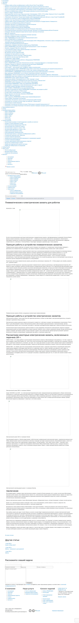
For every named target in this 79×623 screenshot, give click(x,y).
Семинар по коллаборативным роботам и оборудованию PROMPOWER (22, 59)
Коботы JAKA (8, 116)
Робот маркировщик (48, 600)
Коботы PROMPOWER (10, 111)
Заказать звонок (10, 166)
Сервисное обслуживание (11, 153)
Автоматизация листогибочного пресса (15, 126)
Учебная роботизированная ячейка (13, 130)
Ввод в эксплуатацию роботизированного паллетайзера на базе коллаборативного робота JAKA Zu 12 (30, 9)
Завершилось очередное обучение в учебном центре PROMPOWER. (21, 45)
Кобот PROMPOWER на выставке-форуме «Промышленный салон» (21, 37)
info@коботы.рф (62, 589)
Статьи (4, 108)
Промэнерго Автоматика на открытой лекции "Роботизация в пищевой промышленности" (27, 104)
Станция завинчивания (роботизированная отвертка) (18, 141)
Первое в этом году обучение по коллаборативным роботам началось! (22, 20)
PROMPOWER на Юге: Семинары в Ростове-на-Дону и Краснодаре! (21, 82)
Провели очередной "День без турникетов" (15, 48)
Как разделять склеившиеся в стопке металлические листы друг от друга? (23, 85)
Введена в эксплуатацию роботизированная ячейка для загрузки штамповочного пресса (27, 6)
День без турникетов (10, 33)
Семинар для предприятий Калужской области (16, 43)
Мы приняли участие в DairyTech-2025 (14, 52)
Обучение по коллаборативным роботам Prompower (18, 23)
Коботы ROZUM (8, 114)
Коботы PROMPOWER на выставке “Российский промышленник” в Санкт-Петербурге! (26, 46)
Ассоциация (5, 0)
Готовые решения (6, 120)
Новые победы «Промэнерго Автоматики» (15, 98)
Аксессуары (8, 119)
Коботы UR (7, 117)
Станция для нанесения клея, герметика (15, 135)
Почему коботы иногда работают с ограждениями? (17, 92)
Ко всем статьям (9, 535)
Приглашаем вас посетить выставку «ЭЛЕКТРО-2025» (18, 55)
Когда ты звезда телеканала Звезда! (14, 12)
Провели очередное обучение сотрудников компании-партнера (20, 34)
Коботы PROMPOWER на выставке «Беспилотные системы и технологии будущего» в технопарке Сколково (31, 62)
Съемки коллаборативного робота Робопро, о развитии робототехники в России (25, 15)
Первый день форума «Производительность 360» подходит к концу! (22, 79)
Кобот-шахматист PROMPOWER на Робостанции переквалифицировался (22, 96)
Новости (4, 3)
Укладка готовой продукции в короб (14, 123)
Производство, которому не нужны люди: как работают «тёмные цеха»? (23, 101)
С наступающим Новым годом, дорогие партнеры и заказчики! (20, 49)
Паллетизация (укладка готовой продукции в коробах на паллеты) (21, 122)
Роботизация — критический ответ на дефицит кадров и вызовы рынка (22, 67)
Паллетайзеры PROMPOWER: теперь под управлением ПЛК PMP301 (21, 83)
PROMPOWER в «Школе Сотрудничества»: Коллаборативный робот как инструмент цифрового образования (31, 74)
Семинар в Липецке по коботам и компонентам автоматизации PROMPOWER (24, 64)
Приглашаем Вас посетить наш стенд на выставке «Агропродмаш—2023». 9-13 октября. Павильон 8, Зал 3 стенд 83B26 (34, 14)
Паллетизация (46, 598)
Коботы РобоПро (9, 113)
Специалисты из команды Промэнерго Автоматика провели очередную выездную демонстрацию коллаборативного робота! (36, 105)
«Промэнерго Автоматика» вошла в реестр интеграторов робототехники (23, 99)
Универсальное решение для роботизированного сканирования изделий (23, 138)
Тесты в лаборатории (10, 150)
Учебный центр (6, 147)
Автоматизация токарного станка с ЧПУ (15, 127)
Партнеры (4, 2)
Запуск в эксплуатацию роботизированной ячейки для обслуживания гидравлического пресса (28, 8)
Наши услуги (5, 148)
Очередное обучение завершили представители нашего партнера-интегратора (24, 31)
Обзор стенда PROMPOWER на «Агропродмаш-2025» (18, 65)
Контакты (4, 154)
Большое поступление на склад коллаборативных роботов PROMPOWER (22, 18)
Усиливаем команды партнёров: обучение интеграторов (19, 86)
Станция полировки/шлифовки (12, 139)
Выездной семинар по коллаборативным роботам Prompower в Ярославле (23, 28)
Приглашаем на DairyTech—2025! (13, 51)
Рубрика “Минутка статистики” (12, 95)
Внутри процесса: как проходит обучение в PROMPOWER (19, 93)
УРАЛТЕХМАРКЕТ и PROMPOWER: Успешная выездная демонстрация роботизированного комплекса (29, 71)
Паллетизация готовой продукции (13, 102)
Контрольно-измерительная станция (14, 142)
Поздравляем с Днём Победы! (12, 58)
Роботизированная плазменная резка (14, 132)
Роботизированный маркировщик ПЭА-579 (15, 124)
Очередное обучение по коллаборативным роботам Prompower (20, 24)
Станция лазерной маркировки (12, 136)
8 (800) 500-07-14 (10, 172)
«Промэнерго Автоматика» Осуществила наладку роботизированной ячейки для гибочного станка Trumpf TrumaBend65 (34, 17)
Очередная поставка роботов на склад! (14, 54)
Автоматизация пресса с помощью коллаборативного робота (20, 133)
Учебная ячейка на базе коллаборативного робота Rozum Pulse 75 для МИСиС (24, 5)
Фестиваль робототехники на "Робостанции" (16, 90)
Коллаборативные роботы (8, 110)
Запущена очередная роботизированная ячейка (16, 25)
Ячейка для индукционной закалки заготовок (16, 144)
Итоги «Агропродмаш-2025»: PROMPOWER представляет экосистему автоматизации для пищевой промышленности (34, 68)
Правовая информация (57, 610)
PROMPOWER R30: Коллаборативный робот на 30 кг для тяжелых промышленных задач (26, 70)
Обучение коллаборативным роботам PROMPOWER (17, 27)
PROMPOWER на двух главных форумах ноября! (16, 77)
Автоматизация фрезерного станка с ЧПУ (15, 129)
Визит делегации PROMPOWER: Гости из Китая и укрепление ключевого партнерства (26, 73)
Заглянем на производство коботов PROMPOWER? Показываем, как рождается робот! (26, 89)
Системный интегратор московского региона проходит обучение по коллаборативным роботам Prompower (31, 30)
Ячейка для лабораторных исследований (15, 145)
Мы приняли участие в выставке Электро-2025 (16, 57)
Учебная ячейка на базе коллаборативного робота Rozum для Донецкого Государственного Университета (31, 21)
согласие (28, 584)
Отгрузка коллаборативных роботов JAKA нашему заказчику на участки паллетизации (26, 11)
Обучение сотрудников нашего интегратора (15, 36)
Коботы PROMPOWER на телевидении (14, 39)
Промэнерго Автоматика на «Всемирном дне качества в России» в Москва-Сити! (25, 80)
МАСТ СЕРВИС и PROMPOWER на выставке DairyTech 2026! (19, 88)
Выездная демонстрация (11, 151)
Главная (8, 198)
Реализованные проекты (8, 107)
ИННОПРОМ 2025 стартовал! (12, 61)
